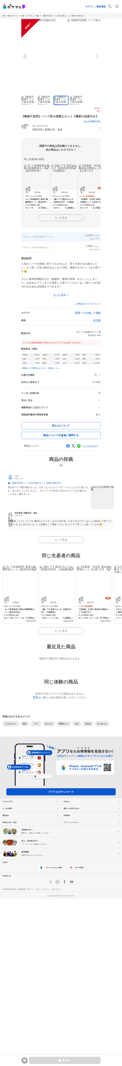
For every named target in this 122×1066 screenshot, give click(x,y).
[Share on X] (73, 446)
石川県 (97, 320)
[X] (50, 881)
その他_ (87, 312)
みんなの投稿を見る (92, 121)
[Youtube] (71, 881)
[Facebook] (64, 881)
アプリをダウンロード (61, 791)
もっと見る (61, 217)
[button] (61, 128)
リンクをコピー (90, 446)
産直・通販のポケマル (10, 16)
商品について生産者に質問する (61, 435)
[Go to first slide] (96, 56)
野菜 (22, 16)
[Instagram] (57, 881)
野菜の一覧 (39, 697)
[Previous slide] (25, 56)
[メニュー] (116, 6)
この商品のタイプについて (87, 304)
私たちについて (61, 425)
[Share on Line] (79, 446)
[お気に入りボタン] (47, 167)
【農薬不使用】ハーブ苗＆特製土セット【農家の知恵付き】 (63, 16)
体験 (37, 16)
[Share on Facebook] (68, 446)
